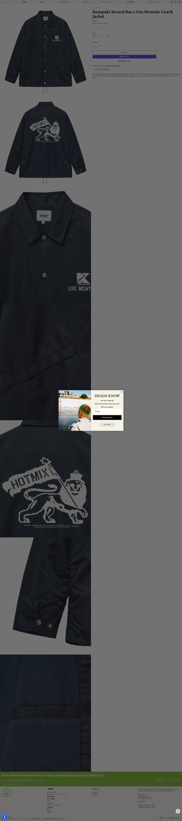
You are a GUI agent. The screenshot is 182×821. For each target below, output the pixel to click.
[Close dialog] (121, 392)
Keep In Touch (107, 417)
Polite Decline (107, 424)
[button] (4, 816)
